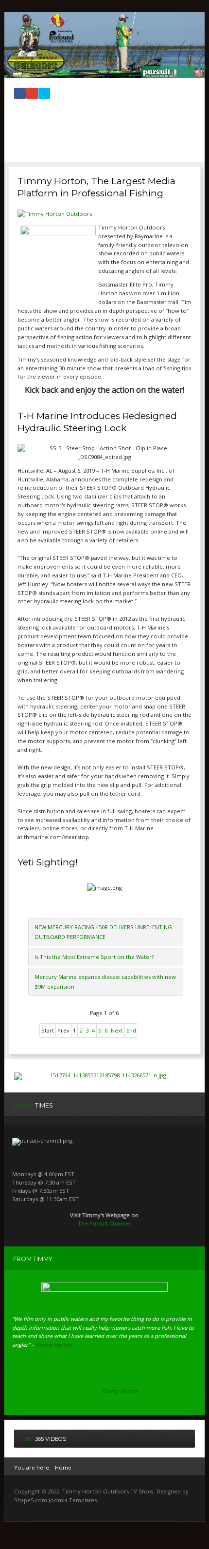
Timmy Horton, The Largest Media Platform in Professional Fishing (96, 187)
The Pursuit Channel (104, 1223)
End (131, 1030)
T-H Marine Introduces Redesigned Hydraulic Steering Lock (97, 422)
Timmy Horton (120, 1391)
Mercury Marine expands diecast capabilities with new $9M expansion (105, 981)
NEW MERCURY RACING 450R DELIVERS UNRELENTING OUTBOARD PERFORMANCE (103, 931)
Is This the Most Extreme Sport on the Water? (94, 956)
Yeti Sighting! (47, 862)
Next (117, 1030)
